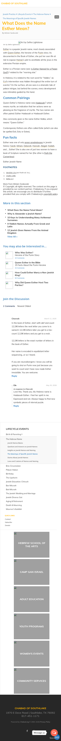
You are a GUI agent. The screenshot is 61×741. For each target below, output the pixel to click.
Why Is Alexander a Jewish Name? (24, 213)
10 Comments (20, 258)
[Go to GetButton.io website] (54, 738)
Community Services (31, 680)
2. (4, 176)
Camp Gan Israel (31, 572)
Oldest (28, 306)
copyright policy (50, 194)
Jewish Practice (9, 14)
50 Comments (20, 278)
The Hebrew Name (41, 14)
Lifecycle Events (24, 14)
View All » (12, 236)
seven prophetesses (34, 142)
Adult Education (32, 599)
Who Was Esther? (24, 252)
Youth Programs (31, 626)
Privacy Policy (45, 722)
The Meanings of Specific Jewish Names (19, 18)
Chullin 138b (11, 176)
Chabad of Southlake (14, 3)
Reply (14, 376)
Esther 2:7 (9, 179)
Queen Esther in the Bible (27, 262)
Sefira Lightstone (14, 44)
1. (4, 173)
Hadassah (40, 103)
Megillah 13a (11, 173)
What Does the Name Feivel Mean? (25, 210)
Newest (21, 306)
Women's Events (32, 653)
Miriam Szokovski (11, 33)
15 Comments (20, 268)
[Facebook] (27, 731)
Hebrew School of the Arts (31, 544)
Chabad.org (24, 722)
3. (4, 179)
